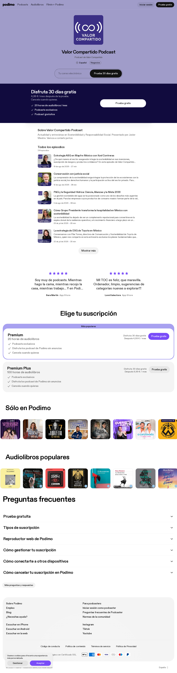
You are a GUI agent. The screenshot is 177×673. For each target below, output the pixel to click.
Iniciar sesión (146, 4)
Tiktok (86, 629)
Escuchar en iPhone (17, 624)
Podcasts (22, 4)
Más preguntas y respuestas (19, 585)
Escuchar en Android (17, 629)
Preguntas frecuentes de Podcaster (103, 612)
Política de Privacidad (126, 646)
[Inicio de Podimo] (9, 5)
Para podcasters (92, 603)
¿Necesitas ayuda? (16, 616)
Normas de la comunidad (96, 616)
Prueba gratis (165, 4)
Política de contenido (75, 646)
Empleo (10, 608)
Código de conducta (50, 646)
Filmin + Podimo (55, 4)
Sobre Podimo (14, 603)
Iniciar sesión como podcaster (99, 608)
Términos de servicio (100, 646)
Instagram (88, 624)
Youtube (87, 633)
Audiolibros (37, 4)
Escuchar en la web (17, 633)
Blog (8, 612)
